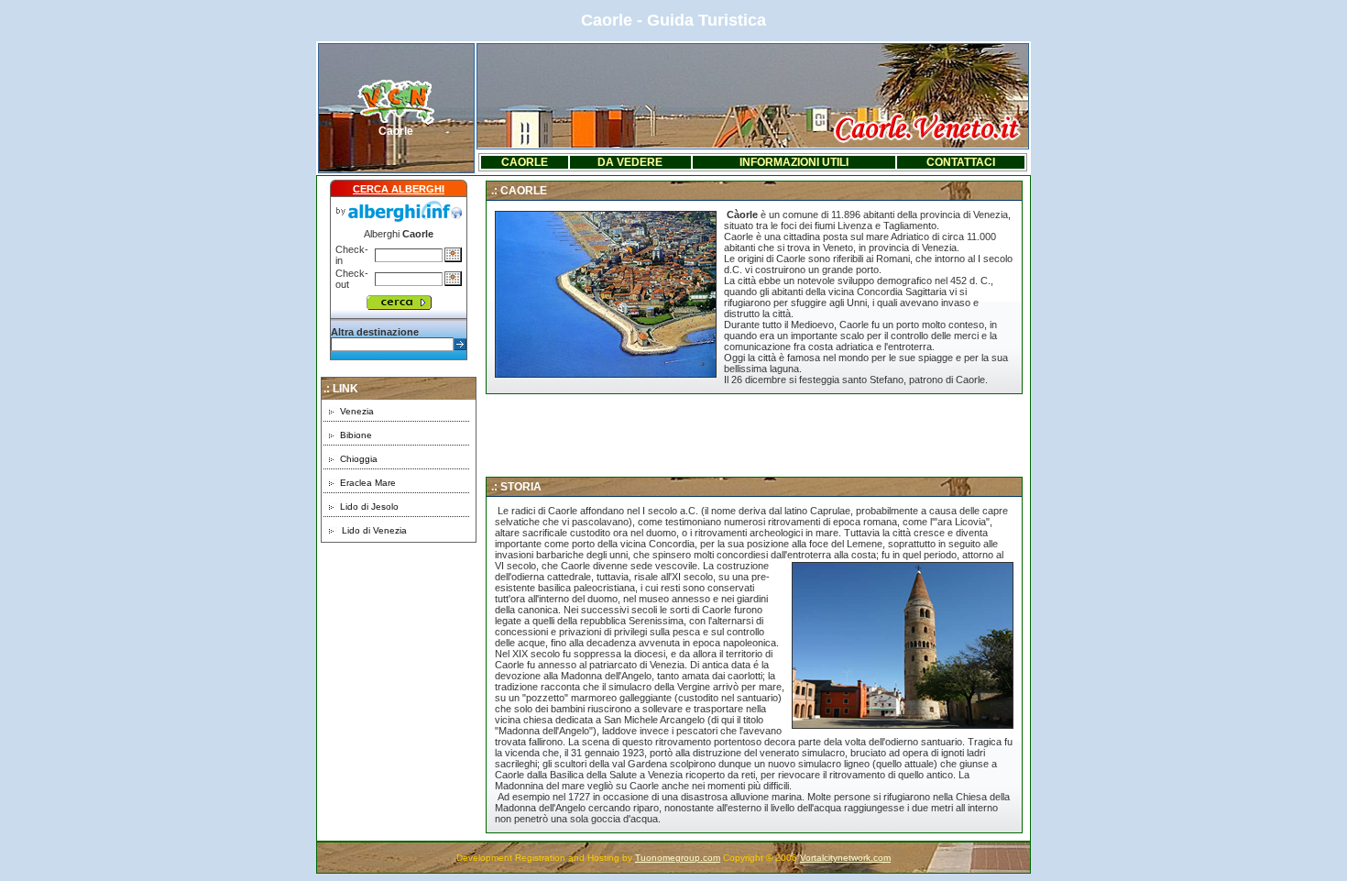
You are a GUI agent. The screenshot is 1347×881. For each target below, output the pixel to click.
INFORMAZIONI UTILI (794, 162)
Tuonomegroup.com (677, 858)
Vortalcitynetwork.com (845, 858)
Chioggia (359, 459)
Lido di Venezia (374, 530)
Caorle (395, 131)
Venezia (357, 411)
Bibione (356, 435)
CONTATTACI (960, 162)
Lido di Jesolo (369, 506)
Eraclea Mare (368, 483)
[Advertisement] (399, 657)
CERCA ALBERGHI (398, 188)
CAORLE (524, 162)
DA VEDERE (630, 162)
